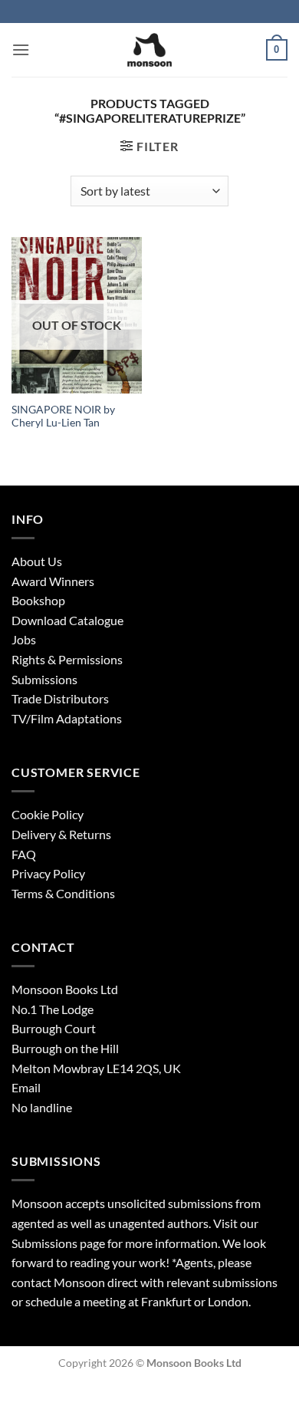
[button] (21, 49)
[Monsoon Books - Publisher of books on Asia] (149, 50)
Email (26, 1087)
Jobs (24, 639)
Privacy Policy (48, 873)
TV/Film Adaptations (67, 718)
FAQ (24, 854)
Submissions (44, 679)
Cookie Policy (48, 814)
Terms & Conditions (63, 893)
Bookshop (38, 600)
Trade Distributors (60, 698)
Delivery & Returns (61, 834)
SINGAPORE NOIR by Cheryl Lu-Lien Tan (63, 416)
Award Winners (53, 581)
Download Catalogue (67, 620)
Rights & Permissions (67, 659)
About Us (37, 561)
